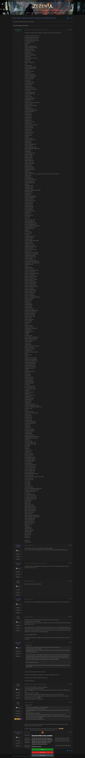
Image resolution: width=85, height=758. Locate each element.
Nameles (55, 602)
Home (22, 12)
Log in (64, 0)
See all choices (42, 755)
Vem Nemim (18, 599)
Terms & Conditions (62, 756)
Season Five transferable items (45, 18)
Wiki (33, 12)
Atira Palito (18, 545)
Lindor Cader (18, 563)
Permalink (70, 29)
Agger (18, 702)
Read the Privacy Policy (36, 746)
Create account (70, 0)
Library (28, 12)
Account (61, 12)
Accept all (42, 749)
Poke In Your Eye (18, 732)
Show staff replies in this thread (20, 25)
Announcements (28, 18)
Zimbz (18, 616)
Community (40, 12)
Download (49, 12)
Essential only (42, 752)
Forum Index (16, 18)
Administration (18, 29)
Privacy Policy (55, 756)
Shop (55, 12)
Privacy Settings (70, 756)
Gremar (18, 581)
